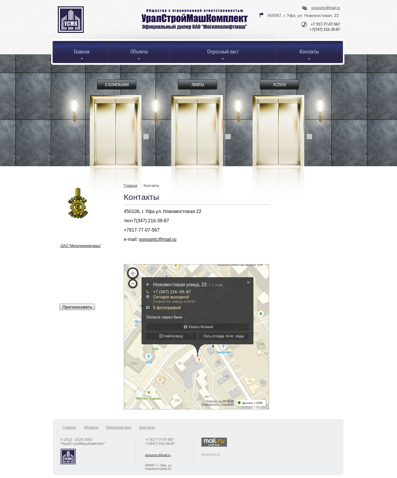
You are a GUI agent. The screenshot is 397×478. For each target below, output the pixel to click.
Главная (130, 186)
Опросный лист (119, 427)
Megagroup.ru (210, 454)
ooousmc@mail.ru (325, 8)
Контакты (147, 427)
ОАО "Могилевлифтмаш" (80, 246)
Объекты (91, 427)
